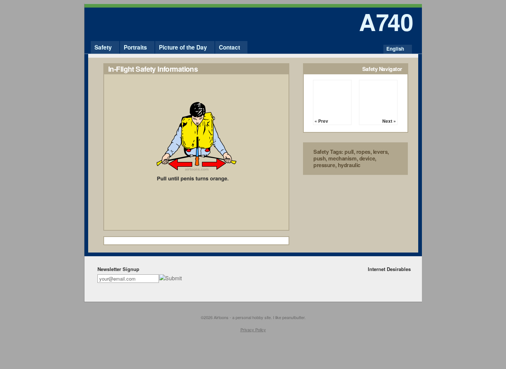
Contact (229, 47)
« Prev (321, 121)
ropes (363, 151)
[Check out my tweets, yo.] (395, 277)
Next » (389, 121)
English (395, 48)
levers (380, 151)
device (367, 158)
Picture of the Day (183, 47)
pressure (324, 165)
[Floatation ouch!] (196, 228)
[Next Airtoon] (378, 99)
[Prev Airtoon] (332, 99)
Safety (103, 47)
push (319, 158)
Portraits (135, 47)
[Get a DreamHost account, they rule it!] (405, 277)
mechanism (342, 158)
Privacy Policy (253, 329)
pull (348, 151)
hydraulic (349, 165)
